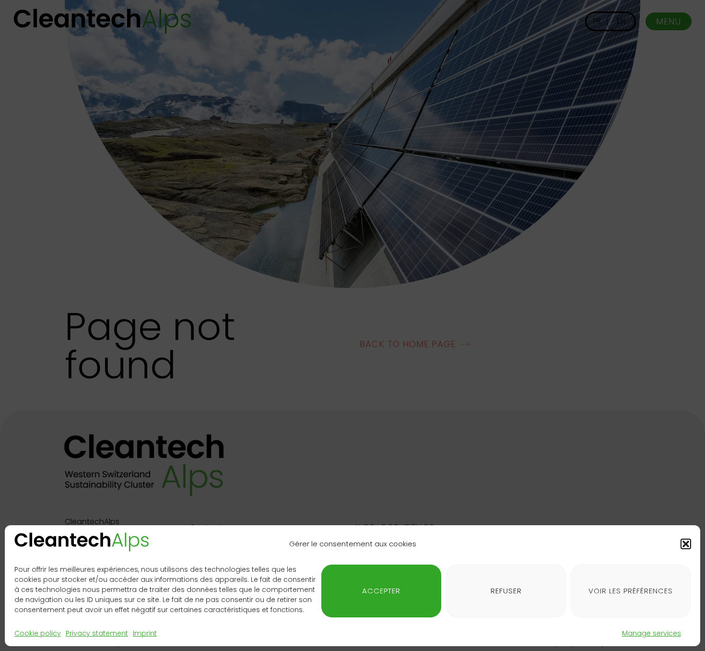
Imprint (145, 633)
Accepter (381, 591)
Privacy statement (97, 633)
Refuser (506, 591)
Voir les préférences (630, 591)
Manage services (651, 633)
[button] (686, 544)
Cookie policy (37, 633)
